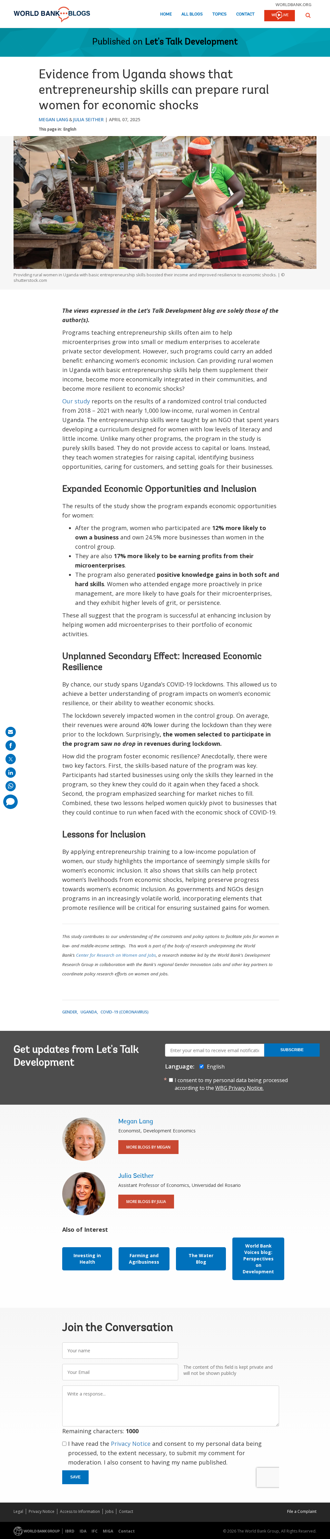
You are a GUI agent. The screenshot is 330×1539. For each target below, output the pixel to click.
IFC (95, 1531)
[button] (308, 15)
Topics (219, 14)
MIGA (108, 1531)
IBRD (69, 1531)
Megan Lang (53, 119)
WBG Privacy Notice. (239, 1087)
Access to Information (80, 1511)
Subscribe (292, 1050)
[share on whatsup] (10, 786)
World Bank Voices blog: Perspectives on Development (258, 1259)
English (69, 129)
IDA (83, 1531)
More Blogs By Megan (148, 1147)
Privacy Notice (130, 1443)
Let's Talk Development (191, 42)
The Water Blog (201, 1258)
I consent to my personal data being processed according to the (231, 1084)
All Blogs (192, 14)
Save (75, 1477)
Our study (76, 401)
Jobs (109, 1511)
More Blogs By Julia (146, 1201)
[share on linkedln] (10, 772)
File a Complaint (301, 1511)
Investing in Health (87, 1258)
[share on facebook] (10, 745)
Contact (245, 14)
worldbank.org (294, 4)
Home (166, 14)
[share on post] (10, 759)
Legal (18, 1511)
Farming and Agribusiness (144, 1258)
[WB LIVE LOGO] (279, 16)
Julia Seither (88, 119)
